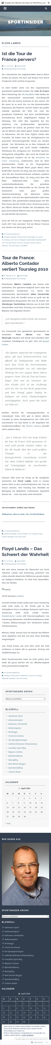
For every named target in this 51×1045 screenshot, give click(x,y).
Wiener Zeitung (33, 426)
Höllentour (24, 675)
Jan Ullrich (15, 240)
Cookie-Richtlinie (27, 1035)
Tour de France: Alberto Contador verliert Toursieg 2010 (25, 263)
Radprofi (5, 678)
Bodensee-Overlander (17, 724)
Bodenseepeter (14, 728)
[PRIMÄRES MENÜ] (5, 9)
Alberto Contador (10, 237)
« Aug (8, 823)
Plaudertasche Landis (12, 616)
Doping (35, 534)
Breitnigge (12, 732)
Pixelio (21, 596)
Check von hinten (16, 736)
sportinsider (25, 21)
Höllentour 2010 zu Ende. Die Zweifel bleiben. (23, 514)
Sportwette (31, 240)
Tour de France (14, 246)
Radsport (22, 240)
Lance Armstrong (35, 675)
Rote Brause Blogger (17, 764)
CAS (29, 534)
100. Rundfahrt (28, 94)
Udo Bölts (24, 246)
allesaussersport (15, 720)
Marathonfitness (15, 756)
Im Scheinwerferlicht (12, 234)
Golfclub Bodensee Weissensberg (22, 744)
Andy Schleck (22, 534)
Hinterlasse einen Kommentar (15, 69)
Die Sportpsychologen (17, 740)
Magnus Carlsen (15, 752)
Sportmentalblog (15, 768)
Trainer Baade (14, 772)
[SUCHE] (46, 9)
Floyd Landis (22, 237)
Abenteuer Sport (15, 716)
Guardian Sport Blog (17, 748)
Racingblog (13, 760)
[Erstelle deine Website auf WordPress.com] (25, 3)
